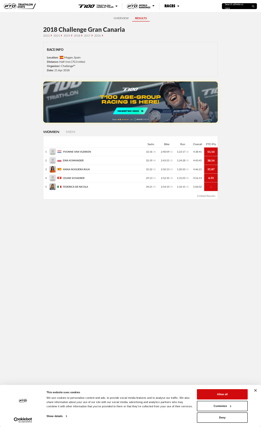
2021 (56, 35)
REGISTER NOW (130, 102)
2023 (46, 35)
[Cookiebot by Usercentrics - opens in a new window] (23, 420)
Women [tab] (51, 132)
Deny (222, 417)
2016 (97, 35)
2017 (87, 35)
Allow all (222, 394)
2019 (67, 35)
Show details (55, 416)
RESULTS (141, 18)
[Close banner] (255, 390)
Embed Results (206, 195)
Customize (220, 405)
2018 (77, 35)
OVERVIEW (121, 18)
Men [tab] (70, 132)
